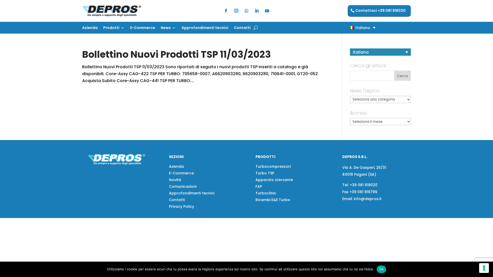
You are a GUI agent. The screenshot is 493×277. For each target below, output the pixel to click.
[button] (353, 27)
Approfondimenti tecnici (205, 28)
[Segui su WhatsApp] (246, 11)
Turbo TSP (264, 173)
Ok (381, 269)
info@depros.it (367, 198)
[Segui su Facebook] (226, 11)
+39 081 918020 (363, 184)
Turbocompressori (273, 166)
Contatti (242, 28)
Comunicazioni (182, 186)
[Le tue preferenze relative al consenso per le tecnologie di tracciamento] (484, 268)
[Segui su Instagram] (236, 11)
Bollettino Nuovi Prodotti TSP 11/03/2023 (176, 54)
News (166, 28)
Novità (175, 179)
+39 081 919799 (363, 191)
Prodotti (111, 28)
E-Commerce (142, 28)
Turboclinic (265, 193)
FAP (258, 186)
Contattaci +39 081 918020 (380, 10)
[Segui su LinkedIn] (257, 11)
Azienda (90, 28)
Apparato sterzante (274, 179)
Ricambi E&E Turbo (272, 199)
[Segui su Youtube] (267, 11)
